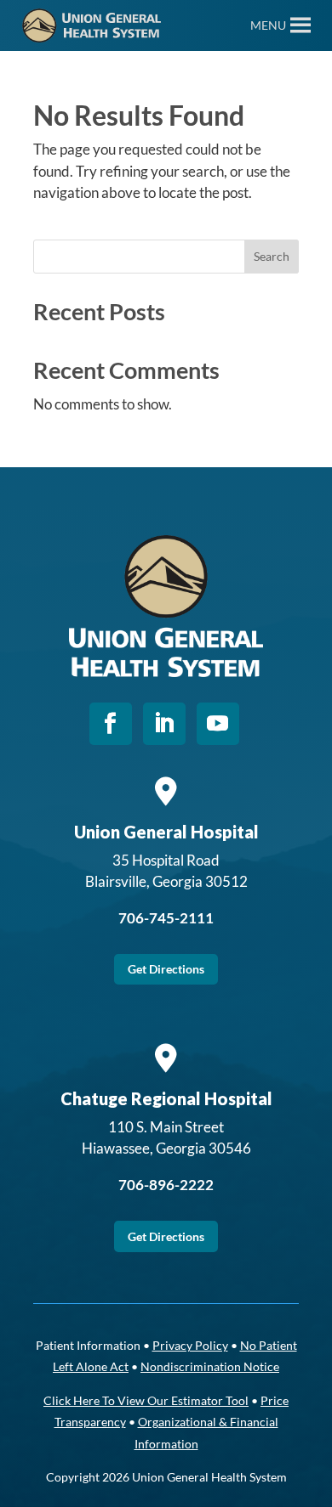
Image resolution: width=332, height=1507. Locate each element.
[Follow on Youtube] (218, 724)
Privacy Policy (190, 1345)
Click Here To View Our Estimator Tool (146, 1400)
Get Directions (166, 969)
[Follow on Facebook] (110, 724)
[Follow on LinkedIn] (164, 724)
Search (271, 256)
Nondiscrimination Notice (209, 1366)
